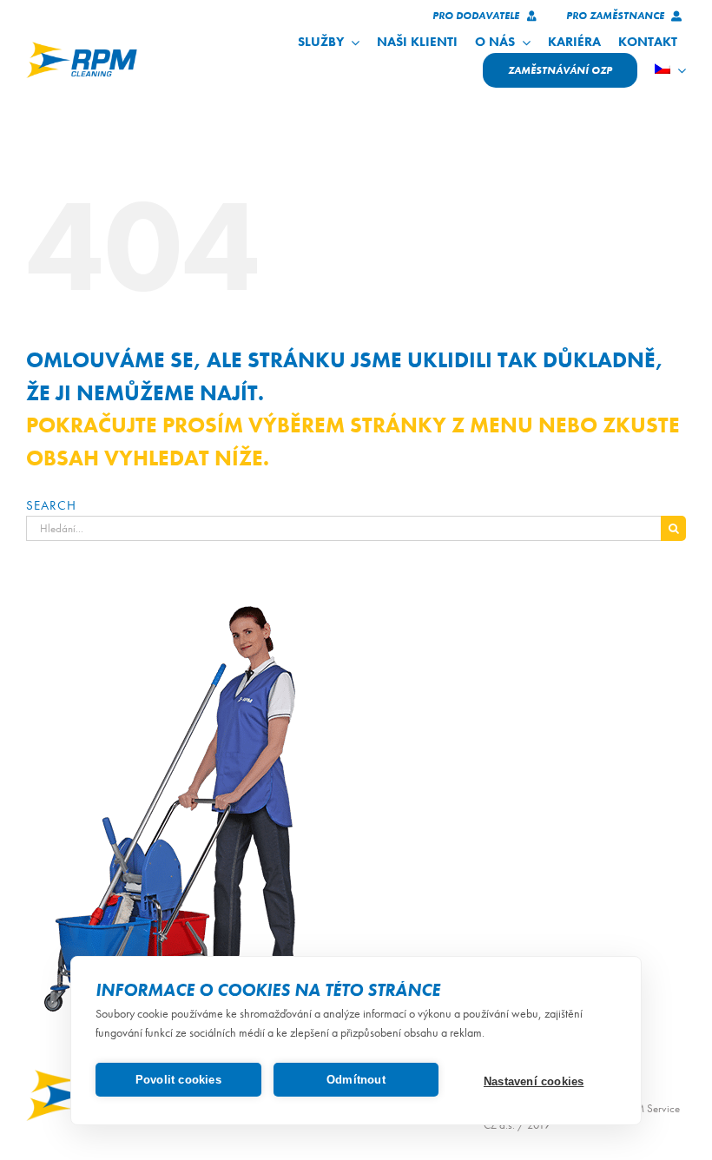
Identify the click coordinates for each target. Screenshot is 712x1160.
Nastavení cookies (533, 1081)
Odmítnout (356, 1079)
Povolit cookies (178, 1079)
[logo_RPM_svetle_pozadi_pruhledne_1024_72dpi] (81, 47)
